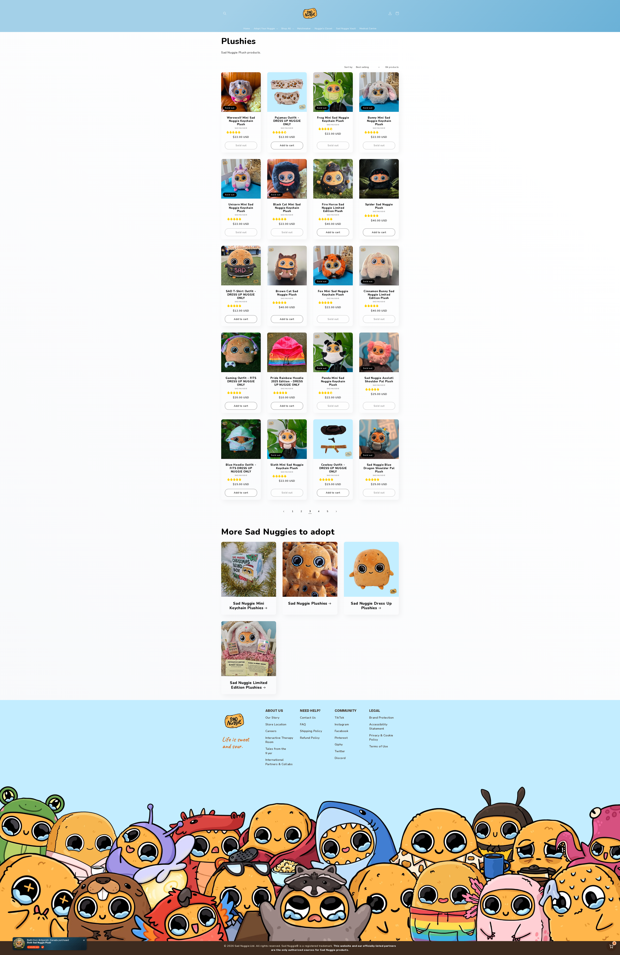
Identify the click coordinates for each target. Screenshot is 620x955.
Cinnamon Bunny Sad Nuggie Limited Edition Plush (379, 295)
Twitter (340, 751)
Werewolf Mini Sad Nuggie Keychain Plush (241, 121)
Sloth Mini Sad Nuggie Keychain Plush (286, 466)
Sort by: (348, 67)
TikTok (339, 718)
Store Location (275, 724)
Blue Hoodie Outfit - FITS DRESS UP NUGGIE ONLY (241, 468)
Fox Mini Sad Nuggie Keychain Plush (333, 293)
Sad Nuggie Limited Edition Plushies (248, 685)
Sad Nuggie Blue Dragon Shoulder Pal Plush (379, 468)
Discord (340, 758)
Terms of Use (378, 746)
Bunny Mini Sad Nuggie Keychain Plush (379, 121)
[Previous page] (283, 511)
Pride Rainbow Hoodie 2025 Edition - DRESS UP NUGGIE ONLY (287, 382)
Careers (271, 731)
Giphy (339, 744)
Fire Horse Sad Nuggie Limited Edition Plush (333, 208)
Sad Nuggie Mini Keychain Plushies (246, 605)
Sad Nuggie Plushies (307, 603)
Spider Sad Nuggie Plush (379, 206)
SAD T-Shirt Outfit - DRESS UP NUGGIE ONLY (241, 295)
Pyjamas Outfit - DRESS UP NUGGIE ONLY (287, 121)
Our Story (272, 718)
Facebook (341, 731)
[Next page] (336, 511)
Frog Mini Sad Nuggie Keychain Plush (333, 119)
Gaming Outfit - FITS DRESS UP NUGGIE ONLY (241, 382)
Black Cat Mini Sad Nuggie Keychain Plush (287, 208)
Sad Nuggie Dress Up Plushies (371, 605)
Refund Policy (310, 738)
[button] (224, 13)
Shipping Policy (311, 731)
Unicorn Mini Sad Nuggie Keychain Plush (240, 208)
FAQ (303, 724)
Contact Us (308, 718)
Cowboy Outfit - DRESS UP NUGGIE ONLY (333, 468)
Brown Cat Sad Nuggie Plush (287, 293)
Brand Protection (381, 718)
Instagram (342, 724)
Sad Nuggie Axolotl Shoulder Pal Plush (379, 380)
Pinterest (341, 738)
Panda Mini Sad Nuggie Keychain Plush (333, 382)
